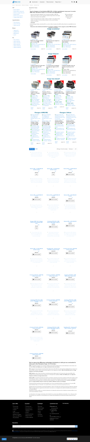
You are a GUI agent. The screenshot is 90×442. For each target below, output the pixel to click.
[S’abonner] (76, 426)
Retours (39, 411)
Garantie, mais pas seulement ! (29, 410)
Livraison (27, 412)
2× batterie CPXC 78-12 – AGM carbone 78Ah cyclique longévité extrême (70, 301)
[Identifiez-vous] (74, 2)
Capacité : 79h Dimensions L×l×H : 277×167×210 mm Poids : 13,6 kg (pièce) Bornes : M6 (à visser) (53, 43)
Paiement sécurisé (29, 415)
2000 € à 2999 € (17, 47)
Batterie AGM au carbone (19, 11)
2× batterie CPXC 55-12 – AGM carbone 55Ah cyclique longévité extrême (53, 328)
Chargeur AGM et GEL (18, 17)
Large (14, 411)
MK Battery (16, 33)
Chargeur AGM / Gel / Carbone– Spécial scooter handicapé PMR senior (36, 222)
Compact (14, 409)
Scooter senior (15, 406)
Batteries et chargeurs (17, 414)
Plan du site (40, 406)
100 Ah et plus (17, 25)
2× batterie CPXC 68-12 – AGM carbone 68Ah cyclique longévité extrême (53, 222)
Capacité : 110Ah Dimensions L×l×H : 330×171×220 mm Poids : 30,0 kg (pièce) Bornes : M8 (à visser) (69, 43)
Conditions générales (29, 417)
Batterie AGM (17, 9)
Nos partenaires (16, 417)
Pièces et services (16, 412)
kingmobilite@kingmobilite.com (55, 416)
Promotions (40, 414)
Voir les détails (33, 73)
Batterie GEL (16, 14)
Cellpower (16, 30)
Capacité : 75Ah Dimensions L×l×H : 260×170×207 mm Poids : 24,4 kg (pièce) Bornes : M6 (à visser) (38, 43)
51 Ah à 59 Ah (17, 22)
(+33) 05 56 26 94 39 (55, 413)
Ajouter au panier (71, 174)
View (36, 174)
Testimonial (65, 403)
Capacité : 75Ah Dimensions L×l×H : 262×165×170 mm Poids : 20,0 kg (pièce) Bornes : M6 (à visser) (38, 68)
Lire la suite (33, 22)
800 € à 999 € (17, 44)
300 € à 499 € (17, 41)
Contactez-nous (28, 406)
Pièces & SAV (40, 409)
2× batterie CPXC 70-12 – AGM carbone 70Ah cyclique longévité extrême (36, 301)
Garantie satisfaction (29, 414)
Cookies (39, 412)
